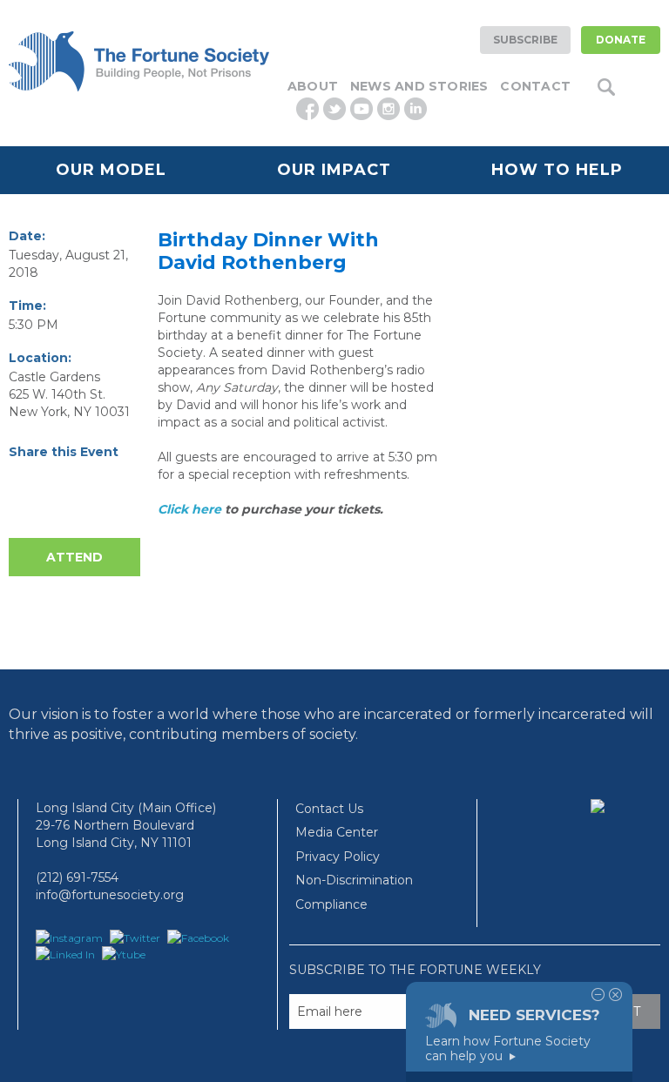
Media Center (336, 832)
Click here (189, 509)
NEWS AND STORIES (419, 86)
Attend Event (74, 562)
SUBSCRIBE (525, 39)
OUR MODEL (111, 169)
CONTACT (535, 86)
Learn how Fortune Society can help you (508, 1049)
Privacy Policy (337, 856)
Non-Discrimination (354, 880)
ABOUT (312, 86)
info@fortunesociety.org (110, 895)
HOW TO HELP (557, 169)
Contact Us (329, 809)
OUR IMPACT (334, 169)
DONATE (620, 39)
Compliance (331, 904)
